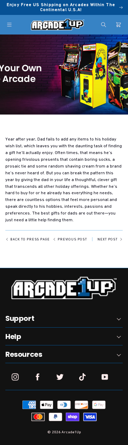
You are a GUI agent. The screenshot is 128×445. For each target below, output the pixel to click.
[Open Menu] (9, 25)
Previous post (72, 239)
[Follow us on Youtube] (104, 376)
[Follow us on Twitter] (59, 376)
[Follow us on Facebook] (37, 376)
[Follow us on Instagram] (15, 376)
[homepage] (57, 24)
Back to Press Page (30, 239)
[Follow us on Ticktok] (82, 376)
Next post (107, 239)
